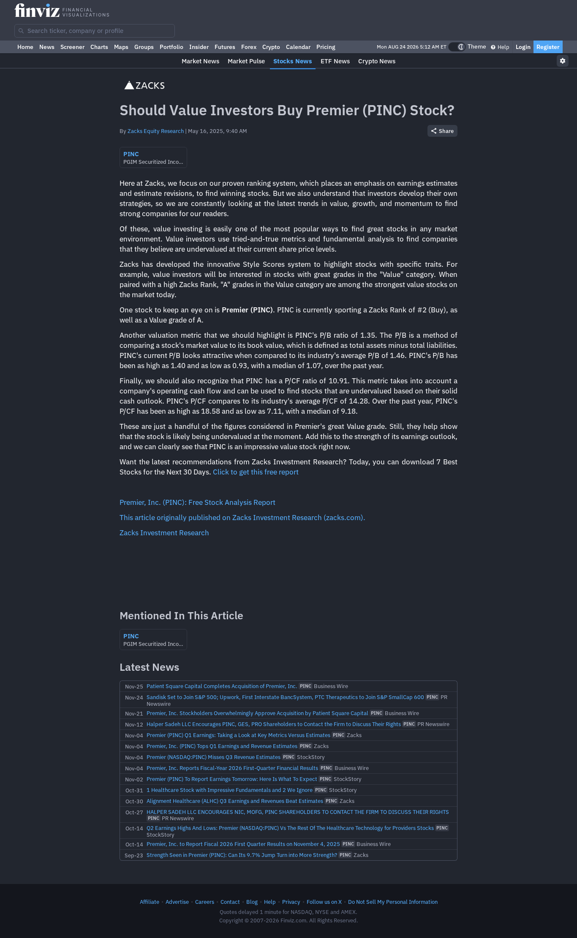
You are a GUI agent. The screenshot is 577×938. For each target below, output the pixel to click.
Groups (144, 47)
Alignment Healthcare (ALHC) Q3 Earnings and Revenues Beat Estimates (235, 800)
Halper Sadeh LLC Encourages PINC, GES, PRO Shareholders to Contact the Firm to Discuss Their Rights (274, 724)
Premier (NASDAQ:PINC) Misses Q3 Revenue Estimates (213, 757)
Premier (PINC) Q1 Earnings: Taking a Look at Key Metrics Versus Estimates (238, 735)
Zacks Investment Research (164, 532)
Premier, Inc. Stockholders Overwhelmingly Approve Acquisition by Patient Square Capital (257, 713)
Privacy (291, 901)
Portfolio (171, 47)
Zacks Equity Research (156, 130)
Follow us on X (324, 901)
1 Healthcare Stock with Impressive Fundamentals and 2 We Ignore (230, 789)
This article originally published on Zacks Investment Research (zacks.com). (242, 517)
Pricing (325, 47)
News (46, 47)
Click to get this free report (256, 472)
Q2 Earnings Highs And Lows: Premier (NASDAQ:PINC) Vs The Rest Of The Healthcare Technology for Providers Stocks (290, 827)
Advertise (177, 901)
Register (548, 47)
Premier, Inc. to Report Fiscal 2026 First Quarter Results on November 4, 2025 (243, 843)
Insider (199, 47)
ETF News (335, 61)
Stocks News (292, 61)
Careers (204, 901)
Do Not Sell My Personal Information (393, 901)
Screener (72, 47)
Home (25, 47)
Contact (230, 901)
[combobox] (94, 31)
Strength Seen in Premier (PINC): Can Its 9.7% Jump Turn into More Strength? (242, 854)
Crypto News (376, 61)
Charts (99, 47)
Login (523, 47)
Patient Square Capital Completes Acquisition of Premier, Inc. (222, 686)
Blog (252, 901)
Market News (200, 61)
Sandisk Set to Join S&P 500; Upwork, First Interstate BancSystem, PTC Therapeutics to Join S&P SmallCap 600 (285, 697)
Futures (225, 47)
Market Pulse (246, 61)
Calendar (298, 47)
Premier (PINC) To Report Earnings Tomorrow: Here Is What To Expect (232, 778)
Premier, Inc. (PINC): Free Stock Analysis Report (197, 502)
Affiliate (149, 901)
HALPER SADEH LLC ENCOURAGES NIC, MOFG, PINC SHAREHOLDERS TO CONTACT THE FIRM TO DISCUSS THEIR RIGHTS (298, 811)
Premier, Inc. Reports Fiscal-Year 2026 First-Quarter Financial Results (232, 767)
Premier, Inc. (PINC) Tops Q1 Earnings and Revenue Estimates (222, 746)
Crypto (271, 47)
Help (502, 46)
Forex (248, 47)
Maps (121, 47)
